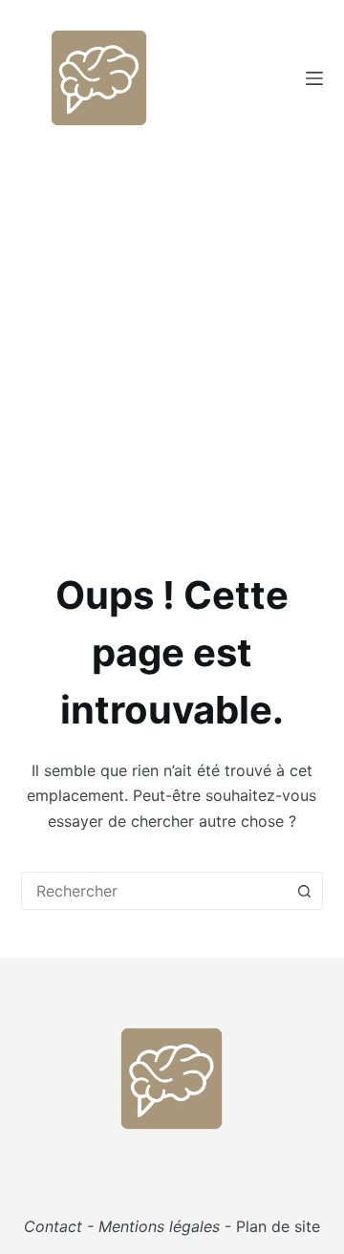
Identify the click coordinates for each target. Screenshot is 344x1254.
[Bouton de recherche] (304, 891)
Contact (53, 1226)
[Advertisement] (172, 337)
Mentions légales (159, 1226)
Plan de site (278, 1226)
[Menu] (314, 78)
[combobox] (154, 891)
